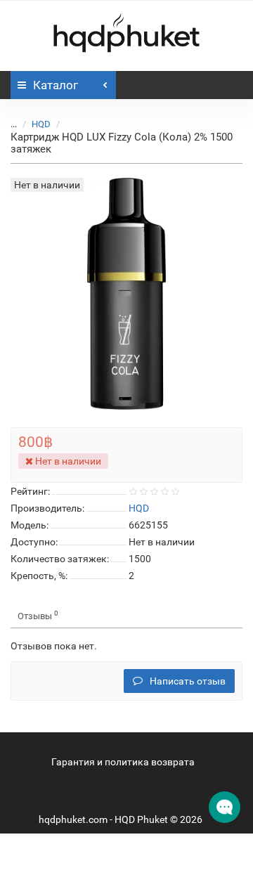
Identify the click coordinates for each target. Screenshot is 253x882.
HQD (41, 124)
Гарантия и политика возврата (123, 761)
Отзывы (38, 615)
